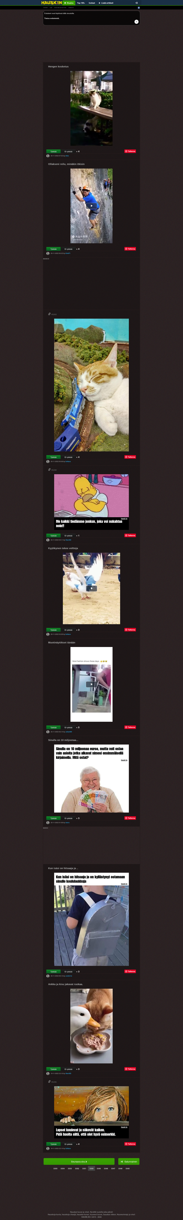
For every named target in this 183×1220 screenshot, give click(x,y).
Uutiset (92, 2)
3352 (77, 1168)
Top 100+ (81, 2)
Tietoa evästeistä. (51, 18)
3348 (106, 1168)
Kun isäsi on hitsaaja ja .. (63, 868)
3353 (70, 1168)
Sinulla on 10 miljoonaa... (63, 740)
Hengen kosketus (58, 66)
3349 (99, 1168)
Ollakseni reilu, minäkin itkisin (66, 164)
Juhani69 (68, 732)
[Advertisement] (91, 44)
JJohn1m (68, 976)
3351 (84, 1168)
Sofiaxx (68, 461)
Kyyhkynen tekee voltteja (63, 548)
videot (71, 7)
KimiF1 (67, 253)
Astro (67, 822)
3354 (63, 1168)
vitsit (45, 7)
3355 (55, 1168)
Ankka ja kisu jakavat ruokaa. (65, 984)
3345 (128, 1168)
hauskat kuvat (60, 7)
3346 (120, 1168)
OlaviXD (68, 540)
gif (51, 7)
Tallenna (131, 151)
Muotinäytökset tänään (61, 642)
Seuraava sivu (78, 1161)
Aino (67, 156)
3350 (91, 1168)
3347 (113, 1168)
